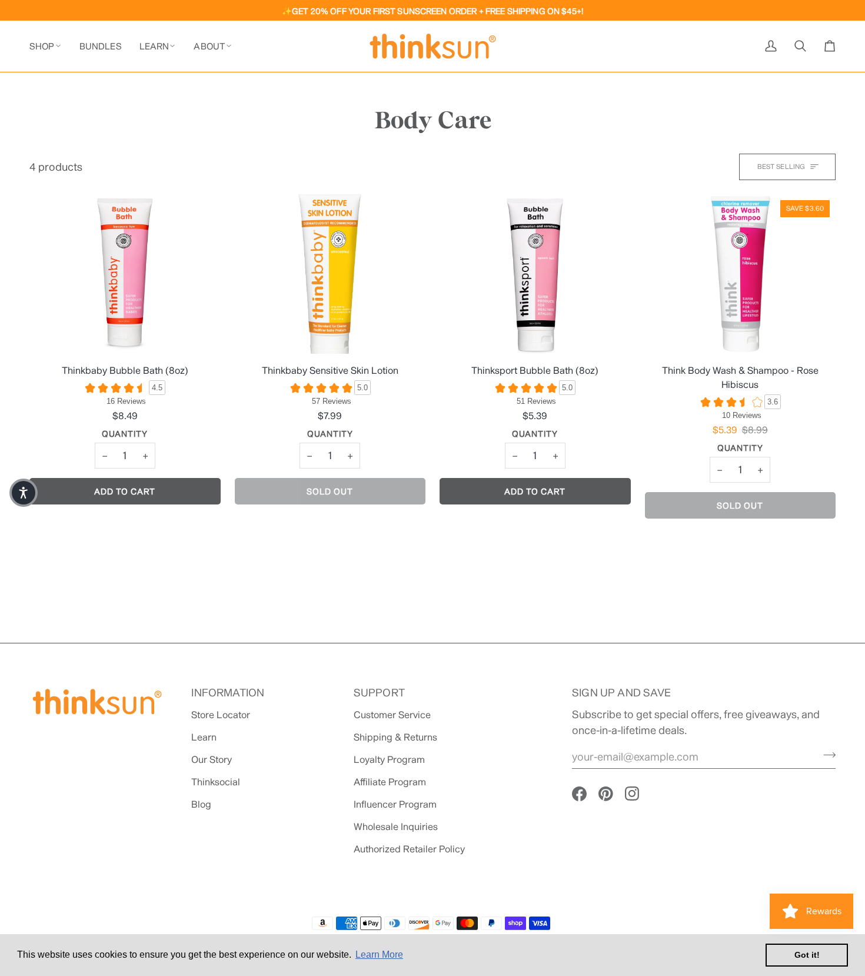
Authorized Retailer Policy (409, 848)
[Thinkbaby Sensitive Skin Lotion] (330, 273)
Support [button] (379, 692)
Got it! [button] (807, 955)
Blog (201, 803)
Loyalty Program (389, 759)
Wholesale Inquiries (396, 826)
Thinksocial (215, 781)
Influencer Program (395, 803)
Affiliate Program (390, 781)
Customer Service (392, 714)
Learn (204, 736)
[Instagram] (632, 793)
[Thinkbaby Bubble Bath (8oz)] (125, 273)
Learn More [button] (379, 955)
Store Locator (220, 714)
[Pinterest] (605, 793)
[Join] (826, 754)
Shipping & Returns (395, 736)
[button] (50, 46)
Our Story (211, 759)
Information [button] (227, 692)
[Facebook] (579, 793)
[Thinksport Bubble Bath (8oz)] (535, 273)
